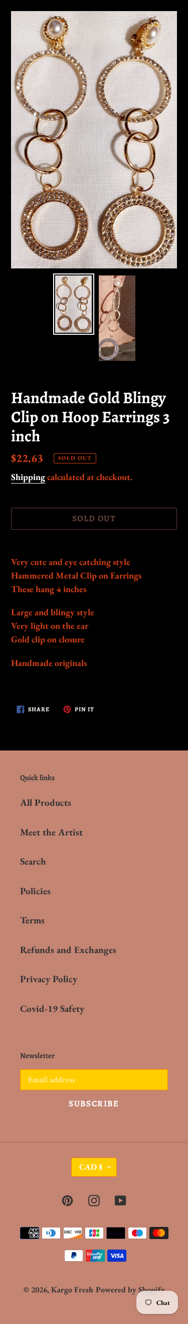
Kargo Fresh (72, 1289)
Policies (35, 891)
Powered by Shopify (130, 1289)
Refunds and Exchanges (68, 949)
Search (33, 861)
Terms (32, 920)
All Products (45, 802)
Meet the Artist (51, 832)
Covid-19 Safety (52, 1008)
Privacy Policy (48, 979)
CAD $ (90, 1167)
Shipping (28, 477)
